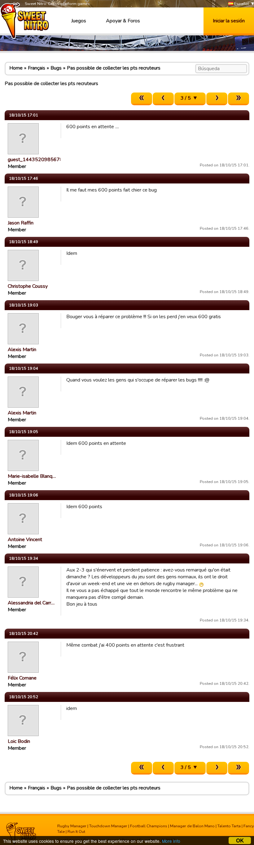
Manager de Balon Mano (192, 826)
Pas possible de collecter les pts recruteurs (113, 68)
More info (171, 841)
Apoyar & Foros (123, 20)
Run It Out (76, 831)
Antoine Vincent (25, 539)
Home (16, 68)
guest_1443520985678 (35, 159)
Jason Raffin (20, 222)
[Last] (238, 99)
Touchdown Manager (108, 826)
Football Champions (148, 826)
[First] (141, 99)
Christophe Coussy (28, 286)
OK (240, 840)
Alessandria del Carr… (31, 602)
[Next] (216, 99)
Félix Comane (22, 678)
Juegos (78, 20)
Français (36, 68)
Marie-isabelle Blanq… (32, 476)
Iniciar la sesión (229, 20)
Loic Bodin (19, 741)
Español (241, 4)
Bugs (56, 68)
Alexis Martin (22, 349)
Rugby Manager (71, 826)
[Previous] (163, 99)
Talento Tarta (229, 826)
